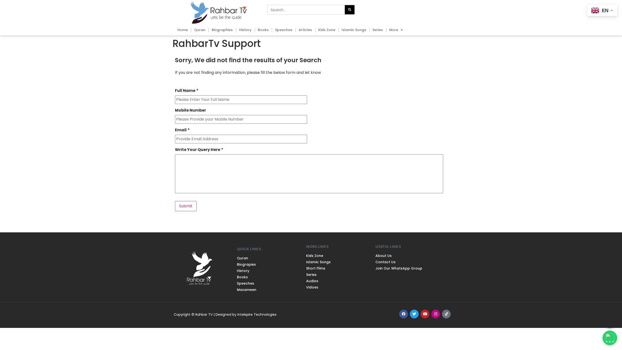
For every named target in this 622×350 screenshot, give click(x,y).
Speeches (283, 29)
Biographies (222, 29)
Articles (305, 29)
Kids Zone (326, 29)
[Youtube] (425, 314)
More (393, 29)
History (245, 29)
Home (182, 29)
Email (182, 130)
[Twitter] (414, 314)
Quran (199, 29)
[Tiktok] (446, 314)
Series (377, 29)
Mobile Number (190, 110)
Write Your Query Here (199, 149)
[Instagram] (435, 314)
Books (263, 29)
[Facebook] (403, 314)
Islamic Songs (354, 29)
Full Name (187, 90)
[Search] (349, 9)
